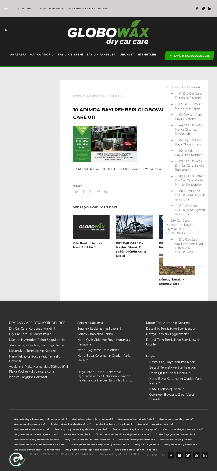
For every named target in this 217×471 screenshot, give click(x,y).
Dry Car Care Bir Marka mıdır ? (31, 334)
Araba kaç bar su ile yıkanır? (114, 424)
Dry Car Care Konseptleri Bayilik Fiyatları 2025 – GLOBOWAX (179, 227)
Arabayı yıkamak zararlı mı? (31, 429)
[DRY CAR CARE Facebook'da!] (171, 455)
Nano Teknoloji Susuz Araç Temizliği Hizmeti (35, 359)
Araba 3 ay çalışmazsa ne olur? (175, 434)
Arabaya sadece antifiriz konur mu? (37, 449)
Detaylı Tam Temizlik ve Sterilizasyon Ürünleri (173, 342)
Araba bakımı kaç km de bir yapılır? (135, 429)
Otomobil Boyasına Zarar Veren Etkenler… (172, 397)
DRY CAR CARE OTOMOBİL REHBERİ (37, 323)
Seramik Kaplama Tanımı (95, 334)
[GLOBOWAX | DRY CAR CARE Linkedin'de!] (209, 8)
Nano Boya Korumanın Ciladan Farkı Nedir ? (103, 358)
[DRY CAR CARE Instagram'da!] (179, 455)
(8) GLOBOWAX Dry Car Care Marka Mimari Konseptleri (189, 180)
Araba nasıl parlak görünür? (136, 419)
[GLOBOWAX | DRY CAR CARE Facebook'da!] (197, 8)
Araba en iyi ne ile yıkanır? (176, 419)
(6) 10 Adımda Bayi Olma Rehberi (189, 153)
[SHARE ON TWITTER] (76, 192)
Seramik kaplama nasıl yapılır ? (99, 328)
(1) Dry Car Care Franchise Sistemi (188, 96)
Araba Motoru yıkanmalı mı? (155, 424)
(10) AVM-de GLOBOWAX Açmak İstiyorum (190, 210)
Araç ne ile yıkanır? (146, 444)
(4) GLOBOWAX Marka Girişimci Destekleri (189, 129)
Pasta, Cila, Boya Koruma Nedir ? (173, 362)
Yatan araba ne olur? (77, 434)
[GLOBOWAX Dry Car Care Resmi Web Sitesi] (205, 455)
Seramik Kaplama (90, 323)
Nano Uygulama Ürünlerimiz (98, 350)
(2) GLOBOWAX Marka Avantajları (188, 106)
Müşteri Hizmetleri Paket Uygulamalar (37, 340)
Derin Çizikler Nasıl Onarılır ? (169, 373)
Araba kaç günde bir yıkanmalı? (92, 419)
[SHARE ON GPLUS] (91, 192)
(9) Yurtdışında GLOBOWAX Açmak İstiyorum (190, 195)
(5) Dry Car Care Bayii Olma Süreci (188, 142)
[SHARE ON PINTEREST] (98, 192)
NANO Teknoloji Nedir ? (166, 389)
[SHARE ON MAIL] (106, 192)
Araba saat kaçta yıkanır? (176, 439)
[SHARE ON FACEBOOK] (84, 192)
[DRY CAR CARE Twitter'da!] (188, 455)
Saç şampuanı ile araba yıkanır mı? (36, 434)
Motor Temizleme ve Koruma (168, 323)
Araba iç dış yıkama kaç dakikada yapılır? (40, 419)
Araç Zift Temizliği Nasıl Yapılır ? (136, 449)
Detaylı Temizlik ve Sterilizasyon (172, 367)
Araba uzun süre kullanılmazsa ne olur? (39, 444)
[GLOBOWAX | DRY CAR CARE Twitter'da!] (203, 8)
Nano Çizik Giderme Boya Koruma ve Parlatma (104, 342)
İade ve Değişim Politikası (28, 377)
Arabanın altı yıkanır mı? (29, 424)
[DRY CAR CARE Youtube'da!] (196, 455)
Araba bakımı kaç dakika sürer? (71, 424)
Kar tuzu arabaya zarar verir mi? (183, 429)
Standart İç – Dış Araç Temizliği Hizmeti (38, 345)
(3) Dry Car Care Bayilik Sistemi (188, 117)
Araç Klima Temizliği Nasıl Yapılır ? (87, 449)
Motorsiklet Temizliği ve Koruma (33, 351)
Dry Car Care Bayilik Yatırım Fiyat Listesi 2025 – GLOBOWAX (189, 246)
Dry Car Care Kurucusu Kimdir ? (32, 328)
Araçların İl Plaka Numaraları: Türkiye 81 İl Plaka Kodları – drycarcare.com (38, 369)
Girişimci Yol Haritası (185, 87)
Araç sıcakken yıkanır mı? (180, 444)
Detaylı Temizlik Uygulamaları (167, 334)
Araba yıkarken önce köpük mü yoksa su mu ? (100, 444)
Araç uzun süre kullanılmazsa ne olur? (89, 439)
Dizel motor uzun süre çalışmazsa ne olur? (122, 434)
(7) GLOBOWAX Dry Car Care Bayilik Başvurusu (189, 165)
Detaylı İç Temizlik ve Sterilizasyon (171, 328)
